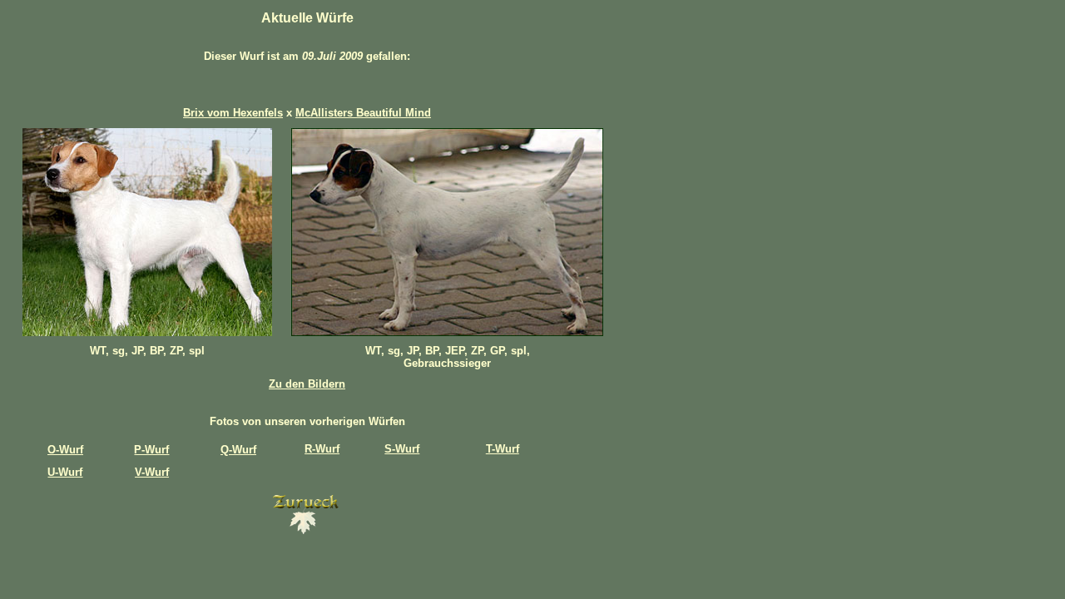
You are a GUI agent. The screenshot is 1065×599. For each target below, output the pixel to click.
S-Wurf (401, 449)
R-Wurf (322, 449)
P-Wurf (151, 449)
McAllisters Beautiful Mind (363, 112)
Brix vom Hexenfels (233, 112)
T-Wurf (502, 449)
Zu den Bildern (307, 384)
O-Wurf (65, 449)
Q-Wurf (238, 449)
